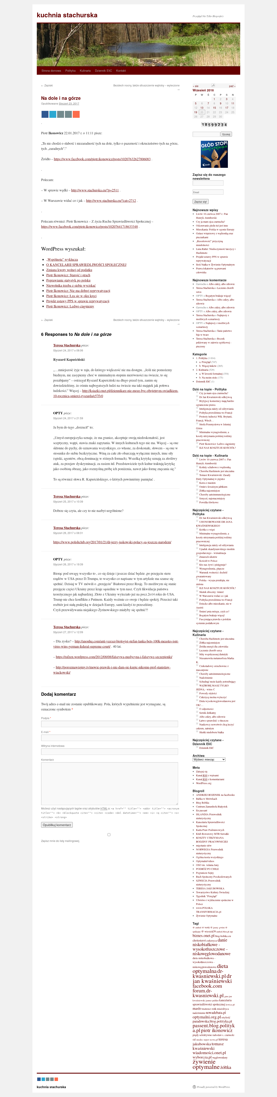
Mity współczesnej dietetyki (213, 654)
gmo (226, 996)
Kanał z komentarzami (210, 779)
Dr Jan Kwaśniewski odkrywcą (215, 397)
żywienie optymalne (206, 1064)
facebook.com (207, 985)
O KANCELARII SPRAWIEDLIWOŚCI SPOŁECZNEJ (86, 264)
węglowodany (219, 1057)
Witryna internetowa (52, 746)
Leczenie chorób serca (210, 650)
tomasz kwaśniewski (208, 1046)
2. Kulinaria (202, 369)
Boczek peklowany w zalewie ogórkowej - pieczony (213, 342)
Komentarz (47, 759)
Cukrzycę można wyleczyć (213, 697)
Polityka (70, 70)
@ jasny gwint (217, 927)
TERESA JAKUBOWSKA (210, 888)
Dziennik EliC (103, 70)
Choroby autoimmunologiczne (214, 494)
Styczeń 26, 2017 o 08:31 (68, 533)
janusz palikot (212, 1000)
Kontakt (121, 70)
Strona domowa (51, 70)
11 (232, 103)
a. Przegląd (205, 362)
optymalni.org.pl (207, 1016)
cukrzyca (211, 940)
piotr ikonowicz (216, 1030)
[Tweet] (53, 114)
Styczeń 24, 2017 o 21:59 (68, 418)
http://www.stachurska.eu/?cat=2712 (111, 200)
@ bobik (206, 927)
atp (231, 931)
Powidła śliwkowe (208, 502)
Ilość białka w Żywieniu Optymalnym (215, 264)
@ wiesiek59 (208, 931)
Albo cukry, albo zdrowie (222, 284)
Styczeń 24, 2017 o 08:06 (68, 350)
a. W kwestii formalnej (210, 373)
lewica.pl (230, 1004)
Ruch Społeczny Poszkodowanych (214, 876)
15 (214, 107)
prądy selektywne (202, 1035)
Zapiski (47, 85)
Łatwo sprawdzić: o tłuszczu (213, 720)
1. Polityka (201, 358)
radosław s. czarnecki (223, 1035)
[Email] (60, 114)
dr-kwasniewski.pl (209, 973)
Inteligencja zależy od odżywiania (216, 408)
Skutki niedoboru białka (211, 732)
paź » (232, 86)
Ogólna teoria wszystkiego (209, 857)
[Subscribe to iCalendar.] (213, 86)
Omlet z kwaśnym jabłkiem (213, 486)
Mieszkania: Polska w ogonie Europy (215, 229)
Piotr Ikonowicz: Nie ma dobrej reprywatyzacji (78, 290)
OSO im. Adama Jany (207, 865)
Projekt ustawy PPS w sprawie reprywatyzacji (77, 301)
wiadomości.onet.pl (209, 1052)
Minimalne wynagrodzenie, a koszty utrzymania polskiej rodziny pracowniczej (214, 436)
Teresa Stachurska (67, 345)
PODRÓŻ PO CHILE (207, 868)
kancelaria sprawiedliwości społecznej (212, 1002)
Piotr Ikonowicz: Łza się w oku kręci (71, 295)
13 (201, 107)
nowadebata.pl (216, 1012)
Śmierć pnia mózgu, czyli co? (214, 611)
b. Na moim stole (208, 377)
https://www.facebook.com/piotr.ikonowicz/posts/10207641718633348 (89, 226)
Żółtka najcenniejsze (209, 490)
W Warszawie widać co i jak (213, 595)
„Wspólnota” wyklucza (62, 259)
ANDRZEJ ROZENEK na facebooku (215, 794)
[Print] (68, 114)
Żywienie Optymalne (206, 915)
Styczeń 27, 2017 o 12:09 (68, 632)
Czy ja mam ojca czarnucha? (210, 221)
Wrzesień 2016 (203, 90)
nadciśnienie (199, 1012)
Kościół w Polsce (208, 560)
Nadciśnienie (206, 677)
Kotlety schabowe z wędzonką (214, 467)
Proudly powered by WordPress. (213, 1087)
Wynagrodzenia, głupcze (211, 568)
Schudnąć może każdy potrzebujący (217, 681)
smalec (199, 1039)
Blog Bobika (202, 802)
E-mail (45, 732)
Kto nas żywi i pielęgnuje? (212, 564)
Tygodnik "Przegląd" (206, 896)
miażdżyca (223, 1008)
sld (194, 1039)
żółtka (225, 1067)
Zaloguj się (201, 771)
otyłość (226, 1017)
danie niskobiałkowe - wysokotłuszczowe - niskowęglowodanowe (211, 946)
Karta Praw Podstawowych (210, 830)
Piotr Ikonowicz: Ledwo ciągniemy (70, 306)
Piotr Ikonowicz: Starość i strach (68, 275)
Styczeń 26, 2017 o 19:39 (68, 564)
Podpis (46, 718)
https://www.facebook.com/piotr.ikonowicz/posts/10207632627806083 (102, 159)
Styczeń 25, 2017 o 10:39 (68, 501)
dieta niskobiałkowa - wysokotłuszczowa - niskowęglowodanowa (204, 962)
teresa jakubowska (210, 1041)
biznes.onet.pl (203, 935)
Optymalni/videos (205, 861)
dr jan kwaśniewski (212, 978)
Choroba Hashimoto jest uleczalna (216, 471)
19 (195, 112)
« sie (195, 86)
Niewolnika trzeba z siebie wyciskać (71, 285)
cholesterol (199, 940)
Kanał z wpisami (207, 775)
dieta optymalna (210, 968)
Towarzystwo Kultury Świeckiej (212, 892)
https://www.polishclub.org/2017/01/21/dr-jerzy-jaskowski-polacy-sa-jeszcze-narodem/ (112, 542)
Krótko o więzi (207, 529)
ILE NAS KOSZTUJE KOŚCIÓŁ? (217, 447)
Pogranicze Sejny (205, 872)
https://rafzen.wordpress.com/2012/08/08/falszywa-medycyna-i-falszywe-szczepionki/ (114, 656)
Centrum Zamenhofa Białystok (211, 806)
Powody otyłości (208, 693)
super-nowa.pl (211, 1039)
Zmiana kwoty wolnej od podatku (69, 269)
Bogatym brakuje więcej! (218, 295)
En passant (201, 810)
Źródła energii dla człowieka (213, 646)
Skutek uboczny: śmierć (211, 592)
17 (226, 107)
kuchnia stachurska (67, 14)
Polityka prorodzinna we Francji (215, 412)
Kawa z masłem (207, 482)
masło (197, 1008)
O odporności (206, 708)
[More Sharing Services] (76, 114)
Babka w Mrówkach (206, 798)
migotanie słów (204, 845)
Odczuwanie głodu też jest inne (212, 225)
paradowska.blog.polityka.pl (212, 1021)
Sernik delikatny (207, 712)
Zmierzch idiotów (208, 556)
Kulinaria (85, 70)
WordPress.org (203, 783)
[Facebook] (45, 114)
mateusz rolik (209, 1008)
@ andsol (197, 927)
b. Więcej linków (208, 365)
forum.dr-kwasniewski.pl (208, 993)
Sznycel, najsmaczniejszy (212, 498)
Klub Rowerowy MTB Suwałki (212, 833)
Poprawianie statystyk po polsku (68, 280)
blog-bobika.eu (223, 936)
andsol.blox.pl (222, 931)
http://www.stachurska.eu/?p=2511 (95, 190)
